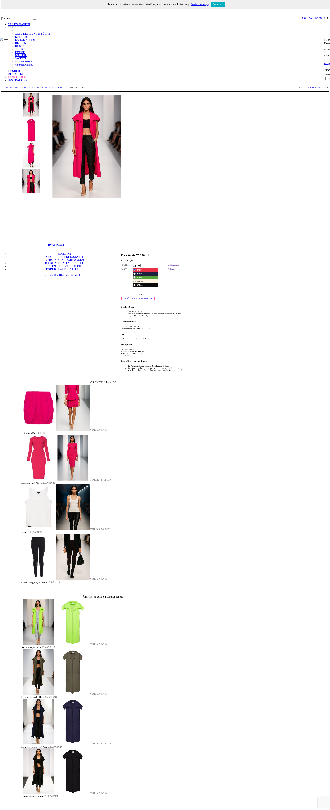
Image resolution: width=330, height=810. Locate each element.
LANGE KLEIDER (26, 39)
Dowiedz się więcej (200, 4)
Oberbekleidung (24, 64)
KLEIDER (21, 36)
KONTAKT (64, 253)
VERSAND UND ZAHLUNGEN (64, 259)
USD (310, 87)
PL (296, 87)
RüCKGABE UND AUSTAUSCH (64, 263)
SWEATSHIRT (23, 61)
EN (302, 87)
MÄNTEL (21, 55)
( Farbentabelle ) (173, 269)
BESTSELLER (16, 73)
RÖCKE (20, 52)
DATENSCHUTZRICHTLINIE (64, 266)
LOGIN (304, 18)
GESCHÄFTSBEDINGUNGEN (64, 256)
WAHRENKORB (316, 18)
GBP (314, 87)
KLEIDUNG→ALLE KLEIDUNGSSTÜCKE (43, 87)
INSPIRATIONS (17, 80)
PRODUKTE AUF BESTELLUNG (65, 269)
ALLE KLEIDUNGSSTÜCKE (32, 33)
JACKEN (20, 58)
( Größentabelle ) (173, 265)
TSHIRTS (20, 49)
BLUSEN (20, 42)
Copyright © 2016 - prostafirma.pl (61, 275)
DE (299, 87)
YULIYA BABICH (19, 24)
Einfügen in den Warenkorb (137, 298)
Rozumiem (218, 4)
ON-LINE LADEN (13, 87)
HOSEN (20, 46)
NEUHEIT (14, 70)
